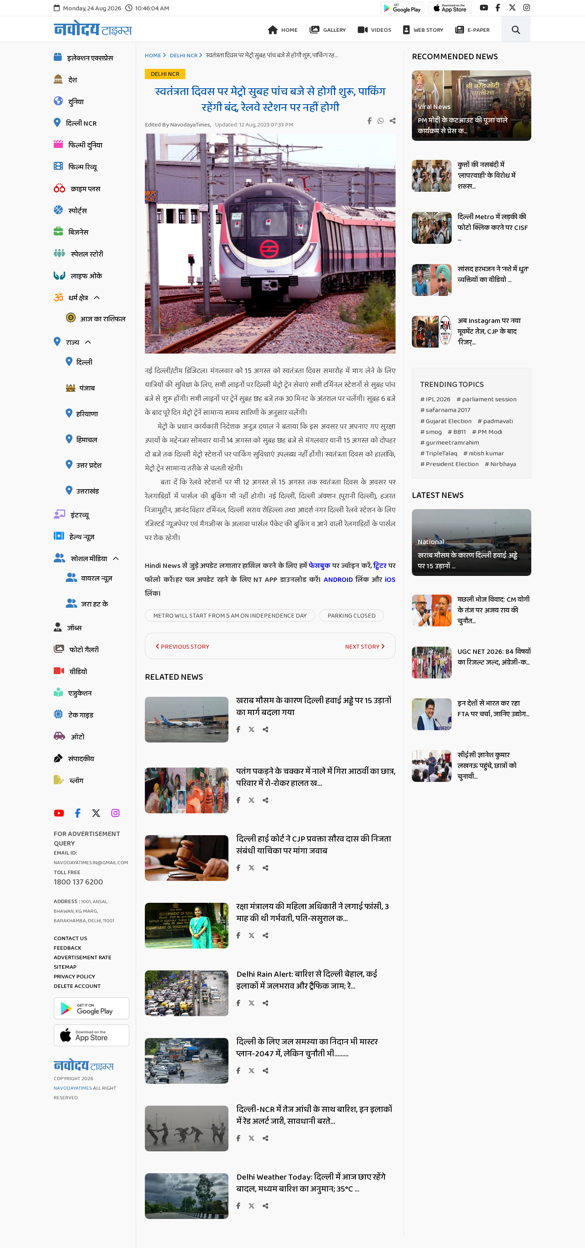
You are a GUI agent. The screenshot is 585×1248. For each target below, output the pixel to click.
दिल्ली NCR (81, 123)
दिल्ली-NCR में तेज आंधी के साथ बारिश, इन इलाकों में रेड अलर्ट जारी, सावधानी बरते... (314, 1115)
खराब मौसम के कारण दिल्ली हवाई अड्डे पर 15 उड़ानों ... (467, 561)
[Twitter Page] (98, 814)
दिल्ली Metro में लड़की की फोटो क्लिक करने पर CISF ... (493, 228)
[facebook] (497, 8)
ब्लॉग (76, 781)
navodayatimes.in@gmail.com (91, 863)
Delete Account (77, 986)
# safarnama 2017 (445, 410)
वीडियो (78, 672)
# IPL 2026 (435, 399)
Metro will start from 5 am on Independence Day (230, 616)
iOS (389, 579)
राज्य (72, 342)
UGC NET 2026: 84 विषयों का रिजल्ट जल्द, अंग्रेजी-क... (494, 657)
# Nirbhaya (500, 464)
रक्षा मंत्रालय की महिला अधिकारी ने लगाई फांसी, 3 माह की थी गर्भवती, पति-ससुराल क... (312, 912)
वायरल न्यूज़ (96, 578)
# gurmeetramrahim (449, 442)
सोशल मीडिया (89, 559)
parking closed (352, 616)
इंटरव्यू (80, 515)
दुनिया (76, 102)
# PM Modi (487, 432)
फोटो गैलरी (84, 650)
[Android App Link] (402, 12)
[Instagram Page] (117, 814)
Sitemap (65, 967)
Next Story (363, 647)
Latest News (438, 495)
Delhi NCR (183, 55)
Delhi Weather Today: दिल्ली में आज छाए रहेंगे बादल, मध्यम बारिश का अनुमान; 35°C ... (311, 1183)
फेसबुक (319, 566)
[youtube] (484, 8)
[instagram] (526, 8)
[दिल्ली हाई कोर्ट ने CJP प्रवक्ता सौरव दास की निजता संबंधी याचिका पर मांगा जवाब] (186, 878)
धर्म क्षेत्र (78, 298)
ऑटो (77, 737)
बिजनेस (78, 232)
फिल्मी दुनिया (85, 145)
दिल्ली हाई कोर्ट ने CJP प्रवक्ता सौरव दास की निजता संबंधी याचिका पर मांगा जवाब (313, 845)
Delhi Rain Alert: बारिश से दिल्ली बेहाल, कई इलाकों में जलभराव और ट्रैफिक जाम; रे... (306, 980)
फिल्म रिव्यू (82, 167)
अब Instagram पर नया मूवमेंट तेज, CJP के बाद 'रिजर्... (489, 331)
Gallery (334, 30)
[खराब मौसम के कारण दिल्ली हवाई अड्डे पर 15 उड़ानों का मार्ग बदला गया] (186, 740)
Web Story (427, 30)
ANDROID (337, 579)
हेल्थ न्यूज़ (82, 537)
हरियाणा (87, 414)
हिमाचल (86, 440)
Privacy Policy (74, 977)
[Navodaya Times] (93, 27)
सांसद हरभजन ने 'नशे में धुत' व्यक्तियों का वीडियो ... (493, 275)
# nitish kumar (483, 453)
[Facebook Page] (79, 814)
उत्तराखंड (87, 491)
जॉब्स (74, 628)
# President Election (449, 464)
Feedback (67, 948)
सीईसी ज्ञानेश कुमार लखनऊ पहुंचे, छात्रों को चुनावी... (487, 766)
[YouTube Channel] (61, 814)
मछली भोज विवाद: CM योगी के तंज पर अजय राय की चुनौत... (494, 610)
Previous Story (184, 647)
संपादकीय (81, 759)
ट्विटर (379, 566)
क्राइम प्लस (85, 189)
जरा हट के (94, 604)
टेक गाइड (81, 715)
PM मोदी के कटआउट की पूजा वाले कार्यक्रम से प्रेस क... (462, 126)
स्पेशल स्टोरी (87, 254)
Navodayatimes (73, 1088)
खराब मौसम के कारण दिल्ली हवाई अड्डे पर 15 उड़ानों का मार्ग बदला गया (313, 706)
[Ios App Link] (450, 12)
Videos (380, 30)
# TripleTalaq (438, 453)
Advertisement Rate (82, 957)
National (431, 542)
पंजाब (87, 388)
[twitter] (512, 8)
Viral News (434, 107)
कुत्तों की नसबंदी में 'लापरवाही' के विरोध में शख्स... (486, 175)
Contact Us (70, 938)
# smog (431, 432)
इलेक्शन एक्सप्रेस (90, 58)
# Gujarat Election (446, 421)
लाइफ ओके (86, 276)
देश (72, 80)
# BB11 (457, 432)
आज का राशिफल (102, 319)
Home (289, 30)
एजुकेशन (80, 693)
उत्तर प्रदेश (88, 465)
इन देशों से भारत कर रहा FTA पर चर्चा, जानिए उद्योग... (493, 709)
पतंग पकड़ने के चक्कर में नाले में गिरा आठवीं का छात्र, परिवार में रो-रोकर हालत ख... (316, 777)
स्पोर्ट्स (77, 211)
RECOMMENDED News (455, 57)
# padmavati (495, 421)
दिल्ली (84, 362)
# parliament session (486, 399)
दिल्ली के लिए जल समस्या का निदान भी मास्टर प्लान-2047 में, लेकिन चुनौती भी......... (307, 1048)
